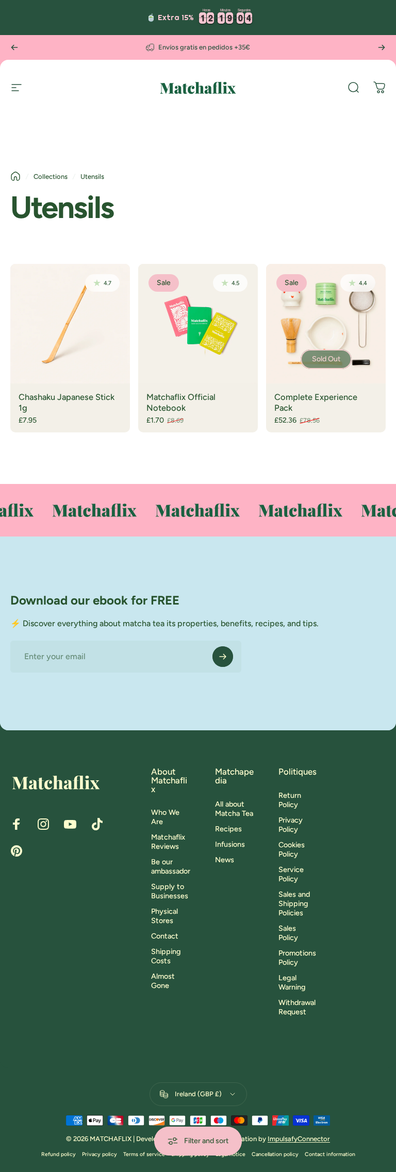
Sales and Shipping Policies (294, 903)
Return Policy (289, 800)
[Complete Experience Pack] (326, 323)
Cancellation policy (275, 1154)
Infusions (230, 844)
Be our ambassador (170, 866)
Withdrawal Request (297, 1007)
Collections (51, 176)
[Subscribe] (222, 656)
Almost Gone (163, 981)
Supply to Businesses (169, 891)
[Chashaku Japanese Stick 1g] (70, 323)
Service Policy (291, 874)
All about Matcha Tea (234, 808)
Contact (164, 936)
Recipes (228, 828)
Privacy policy (99, 1154)
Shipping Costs (166, 956)
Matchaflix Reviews (168, 841)
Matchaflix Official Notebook (181, 402)
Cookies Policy (291, 849)
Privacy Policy (290, 824)
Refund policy (58, 1154)
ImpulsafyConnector (299, 1139)
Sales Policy (288, 933)
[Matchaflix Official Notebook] (198, 323)
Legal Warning (292, 982)
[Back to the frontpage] (15, 176)
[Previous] (14, 47)
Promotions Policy (297, 957)
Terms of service (144, 1154)
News (224, 859)
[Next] (381, 47)
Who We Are (165, 817)
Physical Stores (164, 916)
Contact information (330, 1154)
